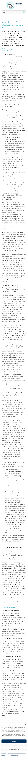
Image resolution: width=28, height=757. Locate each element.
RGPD (9, 753)
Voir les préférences (14, 749)
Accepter (14, 741)
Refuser (14, 745)
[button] (26, 724)
